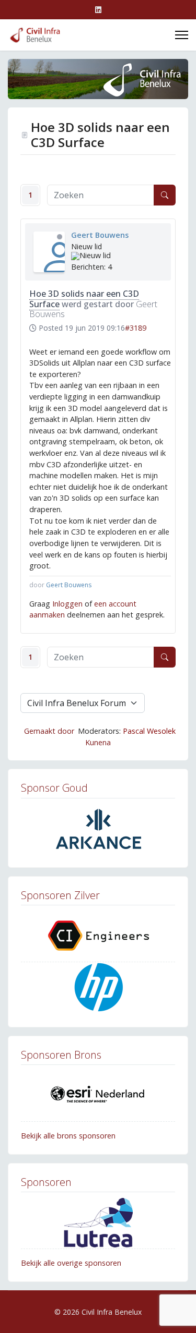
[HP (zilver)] (98, 988)
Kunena (98, 742)
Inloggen (67, 604)
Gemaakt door (49, 731)
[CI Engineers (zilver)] (98, 936)
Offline (59, 237)
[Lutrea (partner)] (98, 1222)
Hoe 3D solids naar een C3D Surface (84, 298)
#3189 (135, 328)
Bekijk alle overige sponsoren (71, 1263)
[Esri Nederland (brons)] (98, 1095)
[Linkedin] (98, 10)
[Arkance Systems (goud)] (98, 829)
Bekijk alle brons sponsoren (68, 1136)
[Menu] (181, 35)
